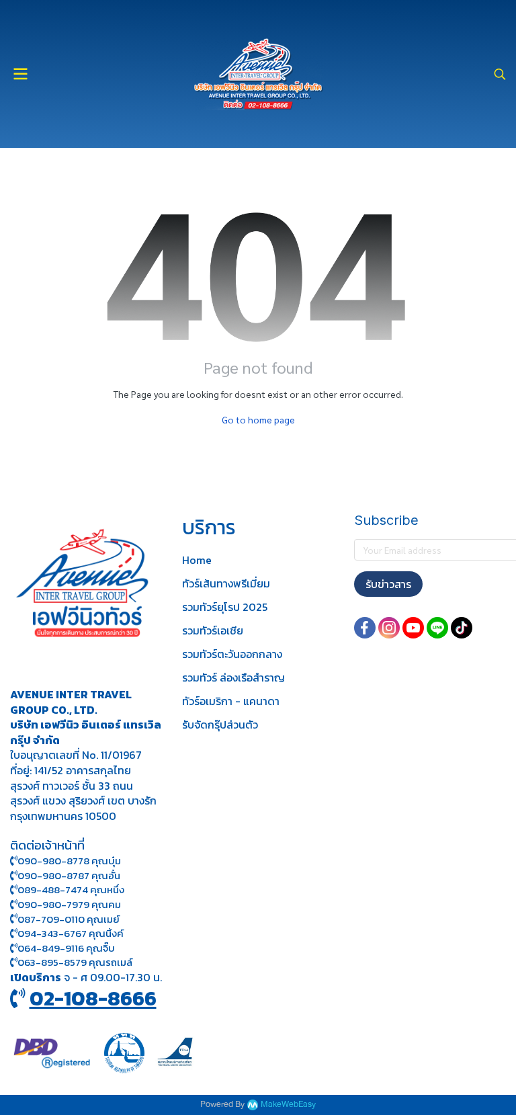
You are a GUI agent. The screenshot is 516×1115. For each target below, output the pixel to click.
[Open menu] (20, 73)
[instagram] (389, 627)
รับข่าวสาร (388, 584)
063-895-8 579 (52, 962)
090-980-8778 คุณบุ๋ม (69, 860)
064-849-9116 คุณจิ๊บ (66, 948)
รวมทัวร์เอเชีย (212, 630)
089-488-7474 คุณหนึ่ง (70, 889)
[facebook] (365, 627)
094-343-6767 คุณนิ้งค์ (70, 933)
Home (197, 560)
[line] (437, 627)
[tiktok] (461, 627)
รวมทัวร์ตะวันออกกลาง (232, 654)
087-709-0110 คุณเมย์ (68, 919)
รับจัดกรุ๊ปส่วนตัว (220, 724)
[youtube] (413, 627)
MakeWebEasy (288, 1105)
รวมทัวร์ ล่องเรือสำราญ (233, 677)
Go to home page (258, 419)
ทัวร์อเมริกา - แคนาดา (231, 701)
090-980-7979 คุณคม (69, 904)
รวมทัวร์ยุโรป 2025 (224, 607)
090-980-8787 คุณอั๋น (68, 875)
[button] (499, 74)
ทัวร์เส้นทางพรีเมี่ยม (226, 583)
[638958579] (13, 962)
